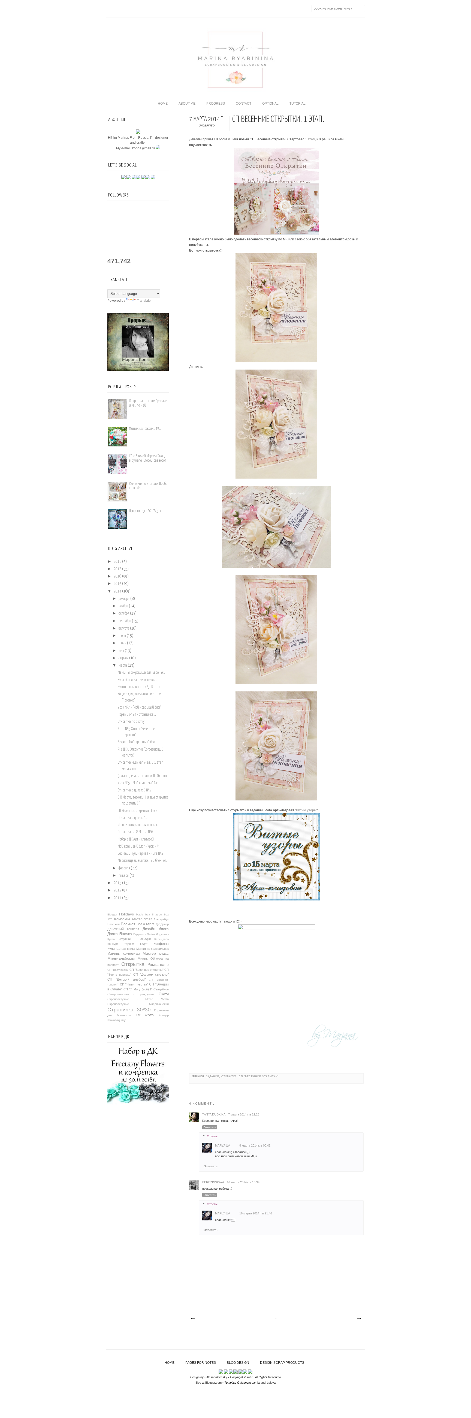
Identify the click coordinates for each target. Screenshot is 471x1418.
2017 (117, 569)
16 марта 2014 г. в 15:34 (243, 1182)
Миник (142, 958)
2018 (117, 562)
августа (124, 628)
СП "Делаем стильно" (151, 974)
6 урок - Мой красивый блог (137, 742)
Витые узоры (306, 810)
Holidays (126, 914)
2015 (117, 584)
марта (123, 665)
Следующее (192, 1318)
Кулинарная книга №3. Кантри (139, 687)
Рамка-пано (158, 964)
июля (122, 636)
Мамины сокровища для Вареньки (141, 673)
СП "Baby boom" (118, 969)
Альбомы (122, 919)
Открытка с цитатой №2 (134, 790)
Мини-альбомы (121, 958)
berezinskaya (213, 1182)
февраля (124, 868)
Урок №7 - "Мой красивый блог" (139, 707)
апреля (123, 658)
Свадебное (161, 989)
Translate (144, 301)
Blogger (112, 914)
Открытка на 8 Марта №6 (135, 832)
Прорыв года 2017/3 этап (147, 511)
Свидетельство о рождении (130, 994)
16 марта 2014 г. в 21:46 (255, 1213)
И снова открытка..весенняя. (138, 825)
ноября (123, 606)
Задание (212, 1076)
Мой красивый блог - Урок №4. (139, 846)
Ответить (210, 1127)
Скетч (164, 994)
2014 (117, 591)
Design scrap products (282, 1363)
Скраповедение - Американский (138, 1004)
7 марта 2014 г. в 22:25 (243, 1114)
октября (124, 613)
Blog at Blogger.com (208, 1382)
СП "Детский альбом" (126, 979)
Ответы (212, 1136)
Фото (149, 1015)
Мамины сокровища (123, 954)
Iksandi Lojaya (266, 1382)
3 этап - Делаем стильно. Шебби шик (143, 776)
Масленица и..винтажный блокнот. (142, 861)
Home (169, 1363)
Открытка (229, 1076)
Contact (243, 103)
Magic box (143, 914)
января (124, 876)
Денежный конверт (123, 929)
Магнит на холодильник (152, 948)
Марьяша (222, 1145)
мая (121, 651)
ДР (157, 924)
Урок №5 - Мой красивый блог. (139, 783)
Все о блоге (146, 924)
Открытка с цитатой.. (132, 818)
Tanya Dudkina (213, 1114)
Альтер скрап (142, 919)
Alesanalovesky (216, 1377)
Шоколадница (116, 1020)
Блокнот (128, 924)
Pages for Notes (200, 1363)
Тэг (138, 1015)
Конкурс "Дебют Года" (127, 943)
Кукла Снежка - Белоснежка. (137, 680)
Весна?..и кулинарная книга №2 (140, 853)
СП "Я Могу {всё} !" (137, 989)
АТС (110, 919)
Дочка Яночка (119, 934)
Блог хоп (113, 924)
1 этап (310, 139)
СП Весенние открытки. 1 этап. (139, 811)
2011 (117, 898)
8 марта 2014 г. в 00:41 (254, 1145)
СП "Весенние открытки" (259, 1076)
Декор (165, 924)
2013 (117, 883)
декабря (124, 599)
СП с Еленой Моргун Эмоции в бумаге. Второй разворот (148, 458)
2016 (117, 576)
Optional (270, 103)
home (163, 103)
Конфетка (161, 944)
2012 (117, 890)
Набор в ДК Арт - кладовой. (136, 839)
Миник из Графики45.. (145, 429)
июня (122, 643)
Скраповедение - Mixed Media (138, 999)
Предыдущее (358, 1318)
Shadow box (160, 914)
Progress (215, 103)
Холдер (164, 1015)
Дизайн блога (156, 929)
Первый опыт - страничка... (137, 714)
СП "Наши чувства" (134, 984)
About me (187, 103)
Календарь (161, 939)
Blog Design (238, 1363)
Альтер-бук (161, 919)
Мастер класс (156, 953)
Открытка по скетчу (131, 722)
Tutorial (297, 103)
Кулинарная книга (121, 949)
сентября (125, 621)
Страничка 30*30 (129, 1009)
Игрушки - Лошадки (135, 939)
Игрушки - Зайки (144, 934)
